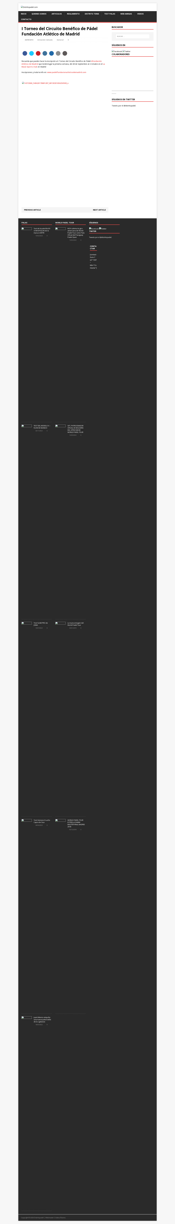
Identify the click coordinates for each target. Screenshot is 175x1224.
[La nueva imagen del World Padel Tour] (60, 812)
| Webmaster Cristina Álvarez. (55, 1218)
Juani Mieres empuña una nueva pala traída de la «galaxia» (42, 1019)
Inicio (23, 14)
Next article (99, 210)
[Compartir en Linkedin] (45, 55)
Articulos (57, 14)
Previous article (32, 210)
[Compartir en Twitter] (31, 55)
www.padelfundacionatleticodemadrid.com (66, 72)
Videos (140, 14)
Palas (24, 222)
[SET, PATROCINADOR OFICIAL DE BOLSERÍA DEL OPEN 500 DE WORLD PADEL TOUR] (60, 615)
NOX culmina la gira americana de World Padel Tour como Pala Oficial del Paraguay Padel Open (76, 232)
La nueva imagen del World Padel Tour (76, 624)
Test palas (109, 14)
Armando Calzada (45, 40)
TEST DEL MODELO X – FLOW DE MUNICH (42, 427)
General (60, 40)
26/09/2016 (29, 40)
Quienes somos (39, 14)
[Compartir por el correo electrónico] (58, 55)
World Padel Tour (64, 222)
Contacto (26, 19)
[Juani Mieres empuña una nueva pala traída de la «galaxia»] (27, 1207)
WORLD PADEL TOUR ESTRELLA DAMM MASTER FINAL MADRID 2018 (76, 823)
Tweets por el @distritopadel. (124, 105)
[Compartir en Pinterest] (38, 55)
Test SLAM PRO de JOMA (41, 624)
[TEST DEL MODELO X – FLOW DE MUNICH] (27, 615)
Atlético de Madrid (30, 64)
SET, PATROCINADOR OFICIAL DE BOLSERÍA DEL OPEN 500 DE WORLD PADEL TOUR (75, 429)
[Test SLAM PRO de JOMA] (27, 812)
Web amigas (126, 14)
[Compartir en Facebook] (25, 55)
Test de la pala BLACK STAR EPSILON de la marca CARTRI (42, 230)
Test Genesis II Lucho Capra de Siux (42, 821)
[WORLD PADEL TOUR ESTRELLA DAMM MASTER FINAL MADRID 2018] (60, 1009)
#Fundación (96, 61)
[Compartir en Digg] (51, 55)
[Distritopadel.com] (87, 7)
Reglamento (73, 14)
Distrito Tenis (92, 14)
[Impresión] (65, 55)
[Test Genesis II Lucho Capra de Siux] (27, 1009)
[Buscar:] (132, 36)
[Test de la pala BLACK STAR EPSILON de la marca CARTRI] (27, 418)
